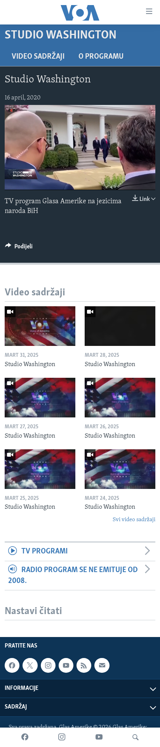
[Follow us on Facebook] (12, 665)
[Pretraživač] (135, 737)
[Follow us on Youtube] (66, 665)
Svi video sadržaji (134, 520)
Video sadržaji (38, 57)
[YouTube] (99, 737)
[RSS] (84, 665)
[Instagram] (62, 737)
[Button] (19, 248)
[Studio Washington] (40, 326)
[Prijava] (101, 665)
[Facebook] (25, 737)
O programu (100, 57)
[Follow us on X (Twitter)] (30, 665)
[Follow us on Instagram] (48, 665)
